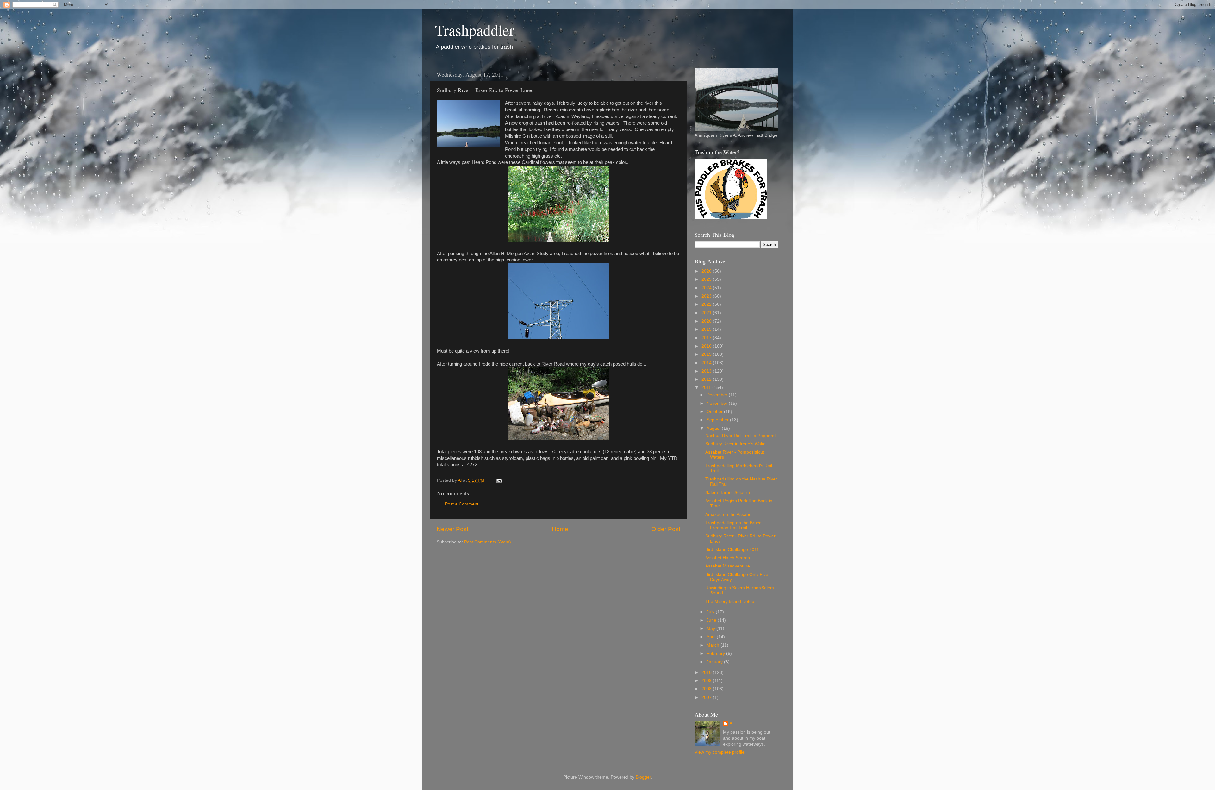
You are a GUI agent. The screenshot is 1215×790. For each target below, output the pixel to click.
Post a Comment (461, 504)
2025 (707, 279)
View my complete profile (720, 752)
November (718, 403)
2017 (707, 337)
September (718, 419)
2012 (707, 379)
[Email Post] (498, 480)
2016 (707, 346)
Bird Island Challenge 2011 (732, 549)
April (712, 637)
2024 (707, 287)
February (716, 653)
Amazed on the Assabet (729, 514)
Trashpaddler (474, 30)
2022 (707, 304)
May (711, 628)
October (715, 411)
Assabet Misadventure (727, 566)
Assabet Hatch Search (727, 557)
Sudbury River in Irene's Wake (735, 444)
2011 (706, 387)
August (714, 428)
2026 (707, 271)
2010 (707, 672)
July (711, 612)
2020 (707, 321)
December (718, 394)
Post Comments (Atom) (487, 542)
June (712, 620)
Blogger (643, 777)
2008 (707, 689)
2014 (707, 363)
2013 (707, 371)
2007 (707, 697)
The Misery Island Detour (730, 601)
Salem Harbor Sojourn (727, 492)
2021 (707, 312)
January (715, 662)
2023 (707, 296)
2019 (707, 329)
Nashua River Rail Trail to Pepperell (740, 435)
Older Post (665, 529)
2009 (707, 680)
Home (560, 529)
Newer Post (452, 529)
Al (731, 723)
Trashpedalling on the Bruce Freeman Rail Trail (733, 525)
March (713, 645)
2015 (707, 354)
